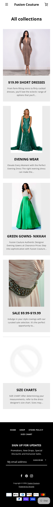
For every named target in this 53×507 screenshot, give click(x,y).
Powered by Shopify (26, 486)
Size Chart (26, 434)
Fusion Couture (26, 4)
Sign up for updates (26, 445)
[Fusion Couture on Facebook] (21, 475)
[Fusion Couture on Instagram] (31, 475)
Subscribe (38, 460)
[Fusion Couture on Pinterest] (26, 475)
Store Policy (36, 430)
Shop (22, 430)
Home (13, 430)
